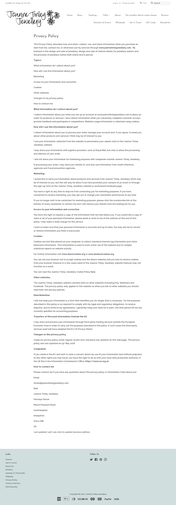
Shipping (9, 476)
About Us (10, 466)
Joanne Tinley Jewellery (95, 494)
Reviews (165, 15)
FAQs (106, 15)
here (93, 272)
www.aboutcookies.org (73, 254)
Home (70, 15)
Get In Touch (135, 23)
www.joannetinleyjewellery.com (115, 48)
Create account (128, 3)
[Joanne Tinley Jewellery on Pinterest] (100, 460)
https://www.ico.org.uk (97, 361)
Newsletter (165, 23)
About (118, 15)
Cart (145, 3)
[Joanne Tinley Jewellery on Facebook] (96, 460)
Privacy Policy (11, 480)
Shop (79, 15)
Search (9, 459)
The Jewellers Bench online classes (141, 15)
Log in (115, 3)
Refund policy (12, 487)
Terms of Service (13, 483)
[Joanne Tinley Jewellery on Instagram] (105, 460)
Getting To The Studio (15, 473)
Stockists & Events (102, 23)
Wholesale (120, 23)
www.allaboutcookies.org (101, 254)
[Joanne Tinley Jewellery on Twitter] (91, 460)
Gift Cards (151, 23)
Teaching (92, 15)
